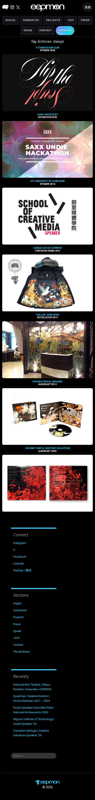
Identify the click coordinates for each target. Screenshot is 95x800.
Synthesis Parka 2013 (47, 249)
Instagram (19, 543)
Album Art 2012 (47, 383)
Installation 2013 (47, 316)
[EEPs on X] (18, 7)
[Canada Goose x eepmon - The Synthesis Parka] (47, 282)
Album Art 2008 (47, 449)
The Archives (21, 651)
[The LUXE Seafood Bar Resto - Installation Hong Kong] (47, 349)
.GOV (70, 20)
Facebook (19, 556)
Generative (31, 20)
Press (85, 20)
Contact (45, 30)
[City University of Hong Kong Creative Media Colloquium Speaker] (47, 216)
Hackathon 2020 (47, 116)
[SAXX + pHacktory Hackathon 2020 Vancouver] (47, 149)
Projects (53, 20)
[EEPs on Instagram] (12, 7)
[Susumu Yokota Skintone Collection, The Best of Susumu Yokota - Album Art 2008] (47, 483)
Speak (28, 30)
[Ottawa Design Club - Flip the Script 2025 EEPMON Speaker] (47, 82)
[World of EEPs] (47, 7)
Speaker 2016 (47, 182)
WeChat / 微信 (22, 570)
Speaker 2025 (47, 49)
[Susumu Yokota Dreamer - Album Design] (47, 416)
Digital (11, 20)
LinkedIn (18, 563)
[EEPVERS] (5, 7)
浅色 (87, 7)
